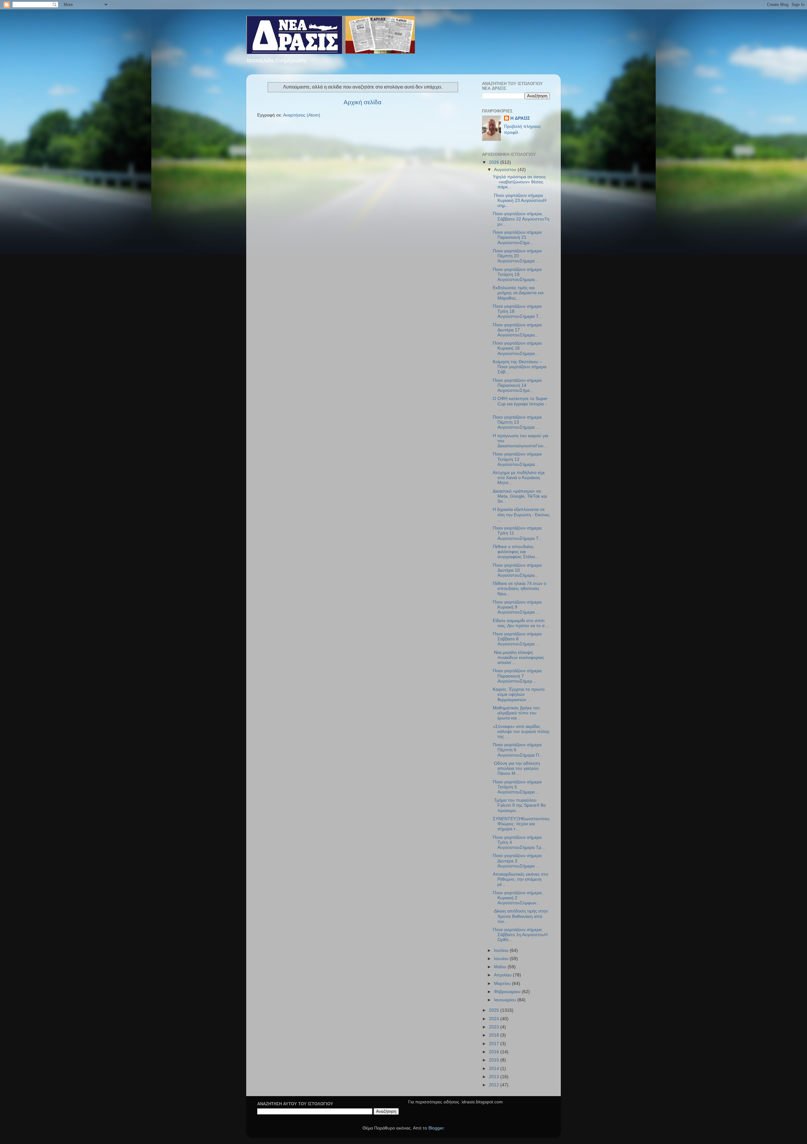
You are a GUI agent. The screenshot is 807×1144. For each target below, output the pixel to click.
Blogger (436, 1128)
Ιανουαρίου (505, 1000)
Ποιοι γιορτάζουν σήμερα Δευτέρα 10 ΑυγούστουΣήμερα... (517, 570)
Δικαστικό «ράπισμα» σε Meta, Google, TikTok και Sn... (520, 496)
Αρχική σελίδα (362, 102)
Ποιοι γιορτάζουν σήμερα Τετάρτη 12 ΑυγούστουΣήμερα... (517, 459)
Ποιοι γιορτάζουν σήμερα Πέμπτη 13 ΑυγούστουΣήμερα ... (517, 422)
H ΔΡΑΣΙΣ (520, 118)
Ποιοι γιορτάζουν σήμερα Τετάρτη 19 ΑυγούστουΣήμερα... (517, 274)
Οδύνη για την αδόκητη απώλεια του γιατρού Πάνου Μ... (516, 768)
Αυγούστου (506, 169)
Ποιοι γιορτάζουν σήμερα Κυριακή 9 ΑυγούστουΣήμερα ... (517, 607)
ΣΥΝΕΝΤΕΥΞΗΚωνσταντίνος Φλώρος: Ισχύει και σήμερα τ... (521, 823)
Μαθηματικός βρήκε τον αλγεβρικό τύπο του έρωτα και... (516, 713)
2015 (494, 1060)
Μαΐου (501, 966)
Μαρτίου (503, 983)
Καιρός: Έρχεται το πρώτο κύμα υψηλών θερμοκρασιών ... (519, 694)
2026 (494, 162)
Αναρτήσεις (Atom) (301, 115)
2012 (494, 1085)
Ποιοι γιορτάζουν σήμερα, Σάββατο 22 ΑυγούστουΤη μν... (521, 218)
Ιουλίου (502, 950)
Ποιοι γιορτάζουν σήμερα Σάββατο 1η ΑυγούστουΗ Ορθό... (520, 934)
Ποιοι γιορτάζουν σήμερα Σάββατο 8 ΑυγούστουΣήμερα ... (517, 639)
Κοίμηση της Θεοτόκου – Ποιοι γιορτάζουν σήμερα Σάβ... (519, 366)
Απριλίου (503, 975)
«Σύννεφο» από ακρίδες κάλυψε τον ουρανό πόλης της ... (521, 731)
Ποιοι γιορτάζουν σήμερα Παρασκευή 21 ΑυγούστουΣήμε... (517, 237)
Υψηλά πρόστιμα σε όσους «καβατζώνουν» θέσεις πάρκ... (519, 181)
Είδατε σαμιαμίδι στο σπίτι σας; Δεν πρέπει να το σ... (521, 623)
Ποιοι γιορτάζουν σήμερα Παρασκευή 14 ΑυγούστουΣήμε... (517, 385)
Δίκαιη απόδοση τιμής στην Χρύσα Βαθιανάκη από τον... (520, 916)
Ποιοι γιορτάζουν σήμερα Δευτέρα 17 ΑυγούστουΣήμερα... (517, 330)
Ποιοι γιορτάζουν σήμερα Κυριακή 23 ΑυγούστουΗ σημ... (519, 200)
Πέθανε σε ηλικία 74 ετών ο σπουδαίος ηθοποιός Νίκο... (519, 588)
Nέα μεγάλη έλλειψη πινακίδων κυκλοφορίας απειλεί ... (518, 657)
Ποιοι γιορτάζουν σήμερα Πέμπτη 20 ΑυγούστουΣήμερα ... (517, 256)
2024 (494, 1018)
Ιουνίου (502, 958)
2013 (494, 1076)
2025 (494, 1010)
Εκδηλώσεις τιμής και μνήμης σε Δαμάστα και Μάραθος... (518, 292)
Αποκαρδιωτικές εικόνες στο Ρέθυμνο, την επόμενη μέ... (520, 879)
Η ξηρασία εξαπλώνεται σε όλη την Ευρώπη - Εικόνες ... (521, 514)
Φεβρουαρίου (508, 991)
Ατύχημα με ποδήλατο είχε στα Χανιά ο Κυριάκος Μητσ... (519, 477)
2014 (494, 1068)
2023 (494, 1027)
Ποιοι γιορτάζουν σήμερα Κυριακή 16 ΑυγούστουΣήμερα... (517, 348)
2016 (494, 1052)
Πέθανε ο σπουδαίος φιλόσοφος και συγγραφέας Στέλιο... (516, 551)
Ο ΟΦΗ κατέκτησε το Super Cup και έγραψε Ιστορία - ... (520, 403)
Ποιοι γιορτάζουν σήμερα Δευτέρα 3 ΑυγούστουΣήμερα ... (517, 860)
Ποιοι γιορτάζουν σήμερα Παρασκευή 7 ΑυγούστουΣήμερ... (517, 675)
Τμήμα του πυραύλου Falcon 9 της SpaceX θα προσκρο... (519, 805)
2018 (494, 1035)
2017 (494, 1043)
